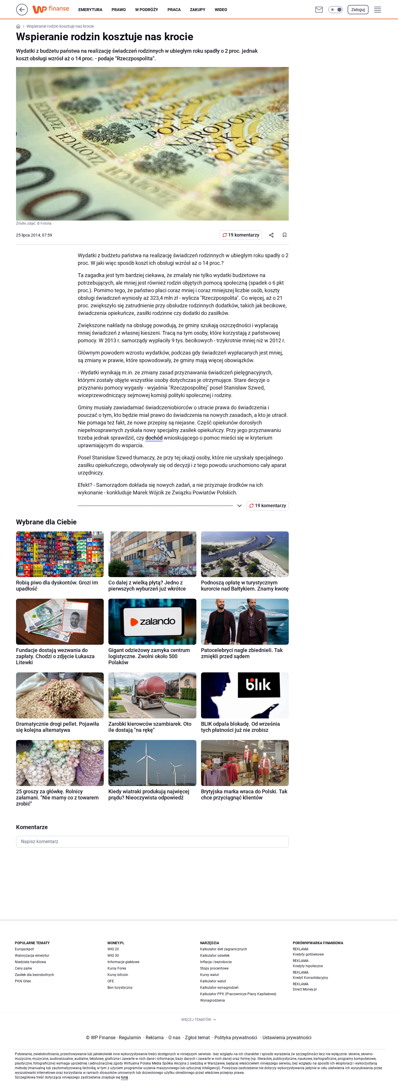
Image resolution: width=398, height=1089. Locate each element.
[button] (335, 9)
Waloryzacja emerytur (32, 956)
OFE (111, 981)
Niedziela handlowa (30, 962)
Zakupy (197, 9)
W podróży (146, 9)
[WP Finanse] (55, 9)
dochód (154, 438)
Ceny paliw (23, 968)
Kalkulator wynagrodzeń (219, 988)
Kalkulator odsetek (215, 956)
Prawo (119, 9)
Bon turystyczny (120, 988)
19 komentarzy (243, 235)
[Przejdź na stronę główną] (22, 14)
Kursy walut (209, 975)
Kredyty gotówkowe (308, 954)
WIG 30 (113, 956)
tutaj (124, 1077)
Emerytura (90, 9)
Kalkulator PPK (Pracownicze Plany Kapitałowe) (238, 994)
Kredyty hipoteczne (308, 966)
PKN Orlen (23, 981)
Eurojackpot (24, 949)
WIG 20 (113, 949)
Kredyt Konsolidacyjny (310, 978)
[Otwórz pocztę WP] (319, 9)
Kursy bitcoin (118, 975)
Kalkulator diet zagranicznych (223, 949)
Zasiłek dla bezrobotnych (34, 975)
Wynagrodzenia (212, 1000)
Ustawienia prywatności (285, 1037)
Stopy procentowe (214, 968)
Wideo (221, 9)
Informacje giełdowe (123, 962)
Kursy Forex (117, 968)
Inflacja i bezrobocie (216, 962)
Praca (174, 9)
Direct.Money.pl (305, 989)
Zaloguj (358, 9)
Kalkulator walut (213, 981)
